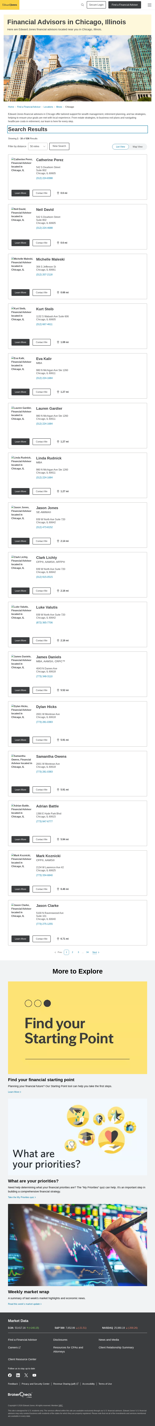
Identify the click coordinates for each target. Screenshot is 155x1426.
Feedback (13, 1383)
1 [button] (66, 952)
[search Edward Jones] (82, 5)
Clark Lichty (46, 558)
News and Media (109, 1339)
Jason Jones (47, 508)
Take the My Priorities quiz (22, 1197)
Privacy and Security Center (35, 1383)
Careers (14, 1347)
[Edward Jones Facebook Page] (10, 1375)
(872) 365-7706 (44, 622)
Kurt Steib (45, 309)
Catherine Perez (49, 160)
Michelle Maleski (50, 259)
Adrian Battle (47, 806)
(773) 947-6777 (44, 821)
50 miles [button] (34, 146)
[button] (72, 952)
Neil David (45, 210)
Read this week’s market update (24, 1304)
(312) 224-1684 (44, 378)
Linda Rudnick (48, 458)
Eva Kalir (44, 359)
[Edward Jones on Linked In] (18, 1375)
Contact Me (41, 193)
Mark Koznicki (48, 856)
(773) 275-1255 (44, 924)
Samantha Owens (51, 756)
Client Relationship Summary (116, 1347)
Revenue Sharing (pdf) (66, 1383)
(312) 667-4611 (44, 324)
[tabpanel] (77, 554)
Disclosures (60, 1339)
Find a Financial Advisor (125, 4)
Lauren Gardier (49, 408)
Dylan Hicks (46, 707)
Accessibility (88, 1383)
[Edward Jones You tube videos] (34, 1375)
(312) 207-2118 (44, 274)
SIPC (61, 1405)
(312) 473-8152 (44, 527)
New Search (59, 146)
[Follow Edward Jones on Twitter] (26, 1375)
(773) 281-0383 (44, 722)
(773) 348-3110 (44, 676)
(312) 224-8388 (44, 178)
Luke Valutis (47, 607)
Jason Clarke (47, 906)
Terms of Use (105, 1383)
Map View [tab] (138, 146)
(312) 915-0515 (44, 577)
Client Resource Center (22, 1359)
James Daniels (48, 657)
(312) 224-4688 (44, 228)
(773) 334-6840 (44, 875)
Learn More (20, 193)
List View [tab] (120, 146)
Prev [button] (58, 952)
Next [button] (94, 952)
